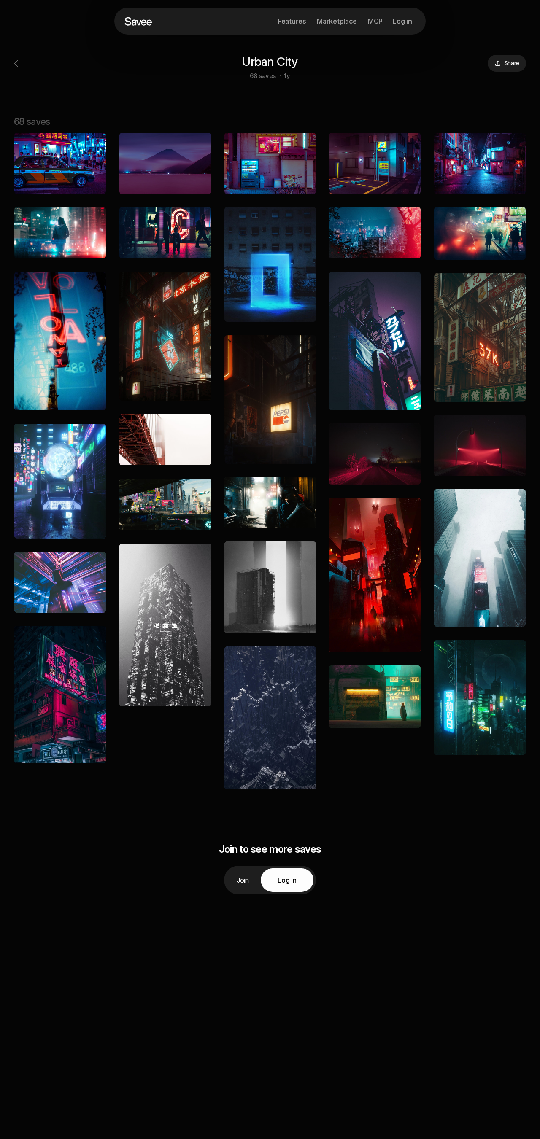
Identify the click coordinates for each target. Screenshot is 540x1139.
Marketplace (336, 21)
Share (512, 62)
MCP (375, 21)
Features (292, 21)
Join (243, 880)
